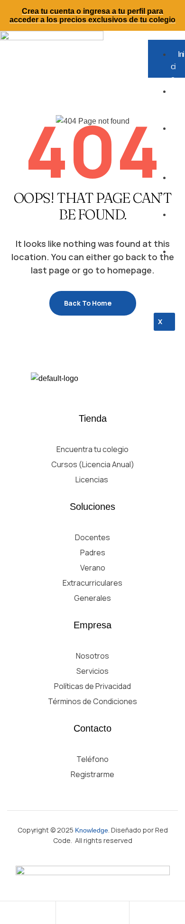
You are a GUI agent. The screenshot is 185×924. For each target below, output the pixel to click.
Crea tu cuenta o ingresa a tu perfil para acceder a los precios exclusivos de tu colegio (92, 15)
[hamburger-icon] (174, 44)
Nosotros (177, 103)
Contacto (177, 269)
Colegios (177, 189)
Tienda (177, 226)
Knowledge (91, 830)
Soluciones (177, 146)
